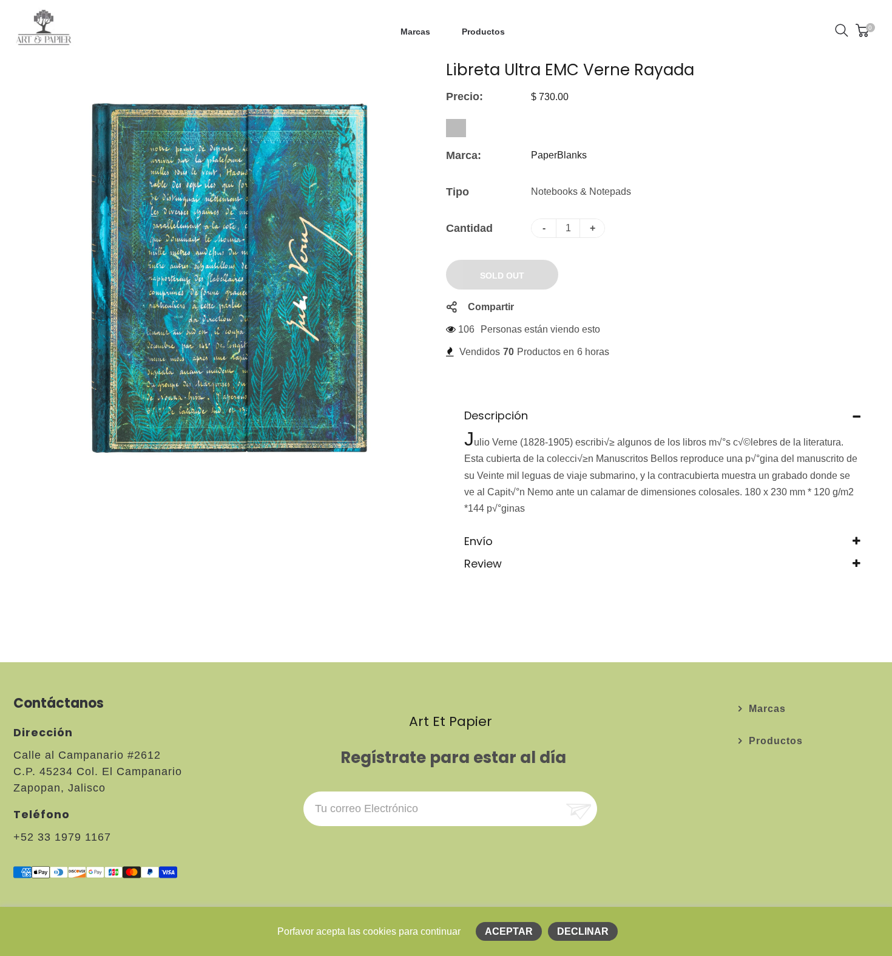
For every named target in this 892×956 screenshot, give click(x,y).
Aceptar (509, 931)
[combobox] (456, 128)
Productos (776, 741)
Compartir (491, 307)
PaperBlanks (559, 155)
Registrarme (577, 809)
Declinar (583, 931)
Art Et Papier (450, 721)
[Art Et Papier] (43, 29)
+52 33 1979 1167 (62, 837)
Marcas (767, 708)
